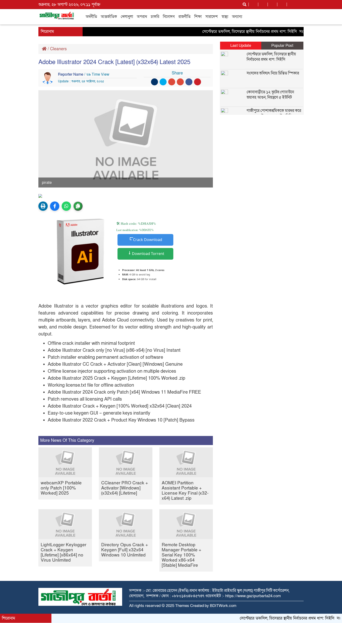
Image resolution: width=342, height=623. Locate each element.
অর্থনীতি (91, 16)
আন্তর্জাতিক (109, 16)
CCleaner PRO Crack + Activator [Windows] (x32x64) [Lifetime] (124, 488)
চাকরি (155, 16)
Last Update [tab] (240, 45)
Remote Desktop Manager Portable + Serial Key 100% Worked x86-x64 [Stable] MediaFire (181, 555)
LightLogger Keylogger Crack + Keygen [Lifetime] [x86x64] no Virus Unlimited (63, 552)
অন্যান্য (237, 16)
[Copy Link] (78, 206)
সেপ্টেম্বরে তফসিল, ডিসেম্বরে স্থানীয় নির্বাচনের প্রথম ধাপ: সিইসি (241, 31)
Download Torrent (147, 253)
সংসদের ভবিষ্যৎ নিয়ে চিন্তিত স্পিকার (273, 73)
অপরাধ (142, 16)
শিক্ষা (198, 16)
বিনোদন (169, 16)
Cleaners (58, 49)
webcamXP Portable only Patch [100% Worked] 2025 (61, 488)
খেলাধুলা (127, 16)
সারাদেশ (211, 16)
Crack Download (147, 239)
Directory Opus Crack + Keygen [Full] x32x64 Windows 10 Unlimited (124, 550)
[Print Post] (43, 206)
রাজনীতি (184, 16)
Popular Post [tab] (282, 45)
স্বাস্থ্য (224, 16)
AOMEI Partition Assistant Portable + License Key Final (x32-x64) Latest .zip (185, 490)
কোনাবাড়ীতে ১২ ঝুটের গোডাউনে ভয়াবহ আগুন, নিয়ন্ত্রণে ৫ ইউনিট (270, 94)
